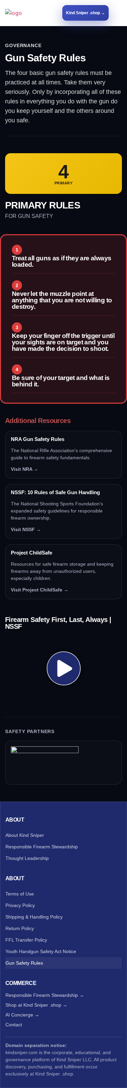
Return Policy (19, 928)
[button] (118, 12)
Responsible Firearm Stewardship (41, 846)
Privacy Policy (20, 905)
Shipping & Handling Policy (34, 917)
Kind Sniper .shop (54, 1073)
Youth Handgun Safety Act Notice (40, 951)
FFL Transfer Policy (26, 940)
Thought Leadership (27, 858)
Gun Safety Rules (24, 963)
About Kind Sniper (24, 835)
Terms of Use (19, 893)
